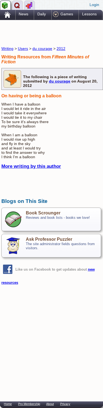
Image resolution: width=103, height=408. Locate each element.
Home (8, 404)
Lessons (89, 14)
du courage (42, 48)
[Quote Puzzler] (17, 5)
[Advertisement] (45, 32)
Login (94, 4)
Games (66, 14)
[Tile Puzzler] (29, 5)
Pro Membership (29, 404)
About (50, 404)
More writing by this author (31, 166)
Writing (7, 48)
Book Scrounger (43, 213)
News (23, 14)
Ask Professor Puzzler (49, 239)
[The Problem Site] (5, 5)
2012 (61, 48)
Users (23, 48)
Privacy (65, 404)
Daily (41, 14)
